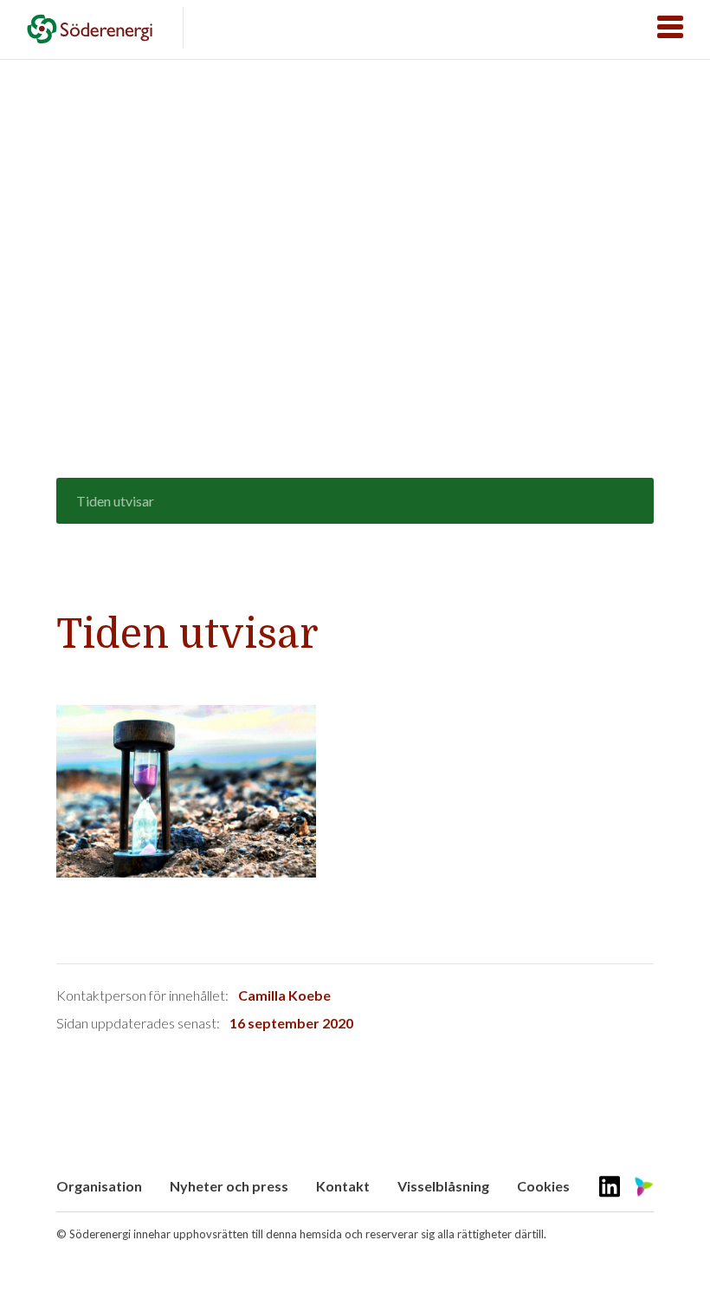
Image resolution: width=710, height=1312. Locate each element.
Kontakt (343, 1186)
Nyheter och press (229, 1186)
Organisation (99, 1186)
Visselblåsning (443, 1186)
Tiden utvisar (115, 501)
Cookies (543, 1186)
